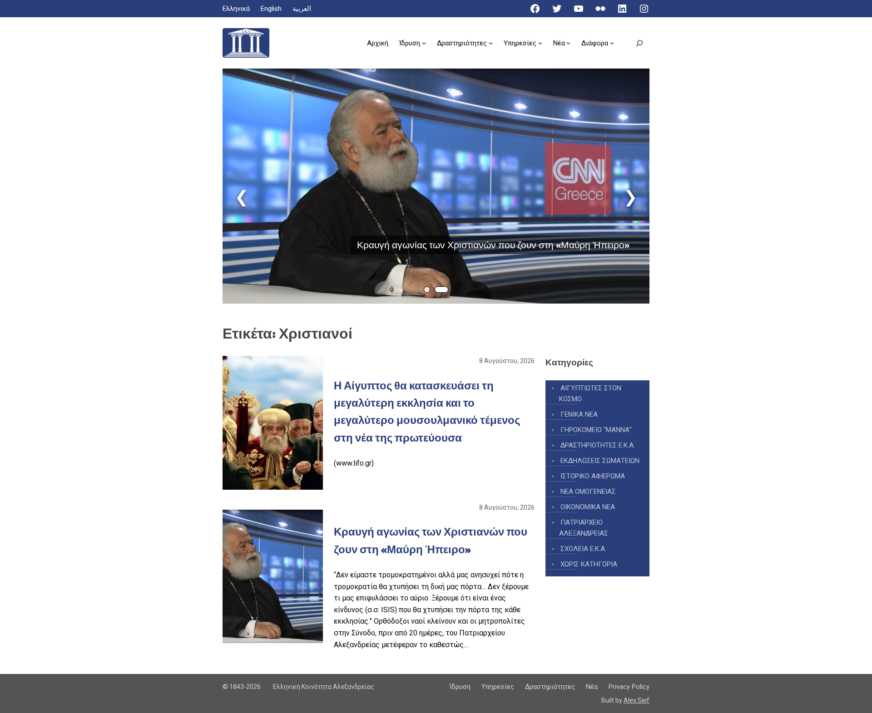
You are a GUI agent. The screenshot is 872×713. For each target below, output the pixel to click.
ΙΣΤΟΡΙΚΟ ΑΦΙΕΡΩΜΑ (592, 476)
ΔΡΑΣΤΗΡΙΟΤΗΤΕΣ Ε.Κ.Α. (597, 445)
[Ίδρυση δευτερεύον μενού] (424, 43)
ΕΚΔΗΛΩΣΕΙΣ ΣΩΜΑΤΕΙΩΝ (599, 461)
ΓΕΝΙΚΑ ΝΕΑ (579, 414)
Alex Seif (636, 700)
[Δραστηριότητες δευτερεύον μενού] (491, 43)
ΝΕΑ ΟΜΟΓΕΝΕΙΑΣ (588, 491)
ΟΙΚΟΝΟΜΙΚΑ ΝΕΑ (587, 507)
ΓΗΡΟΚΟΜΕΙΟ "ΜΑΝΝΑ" (596, 430)
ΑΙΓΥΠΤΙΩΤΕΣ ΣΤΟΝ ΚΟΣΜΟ (590, 393)
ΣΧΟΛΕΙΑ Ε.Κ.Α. (583, 549)
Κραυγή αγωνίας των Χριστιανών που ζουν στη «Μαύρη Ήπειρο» (493, 245)
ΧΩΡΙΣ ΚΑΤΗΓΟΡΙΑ (588, 564)
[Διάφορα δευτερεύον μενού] (612, 43)
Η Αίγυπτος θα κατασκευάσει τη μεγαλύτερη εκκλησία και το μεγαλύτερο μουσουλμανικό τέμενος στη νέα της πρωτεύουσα (427, 411)
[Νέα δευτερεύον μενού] (568, 43)
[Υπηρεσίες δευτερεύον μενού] (540, 43)
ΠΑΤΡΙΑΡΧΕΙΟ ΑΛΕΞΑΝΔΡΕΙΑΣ (583, 527)
